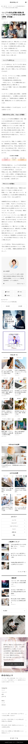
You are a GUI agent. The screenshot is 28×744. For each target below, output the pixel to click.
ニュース (14, 520)
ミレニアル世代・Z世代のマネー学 (14, 664)
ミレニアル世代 (11, 301)
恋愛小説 (14, 532)
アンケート (5, 301)
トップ (3, 702)
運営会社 (4, 705)
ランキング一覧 (21, 571)
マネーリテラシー (14, 526)
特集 (14, 535)
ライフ (14, 529)
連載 (3, 694)
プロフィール (20, 283)
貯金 (16, 301)
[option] (14, 457)
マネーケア (5, 299)
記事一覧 (4, 696)
